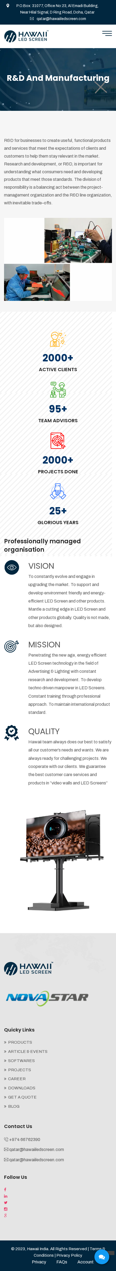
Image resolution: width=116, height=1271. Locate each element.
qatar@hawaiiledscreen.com (61, 19)
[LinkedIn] (5, 1196)
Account (85, 1262)
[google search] (5, 1216)
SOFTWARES (21, 1061)
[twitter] (6, 1203)
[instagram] (5, 1209)
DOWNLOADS (21, 1088)
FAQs (61, 1262)
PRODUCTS (20, 1042)
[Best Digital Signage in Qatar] (26, 36)
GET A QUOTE (22, 1097)
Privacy (39, 1262)
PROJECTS (19, 1070)
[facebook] (5, 1190)
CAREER (17, 1079)
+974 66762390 (24, 1139)
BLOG (13, 1106)
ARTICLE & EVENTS (27, 1051)
